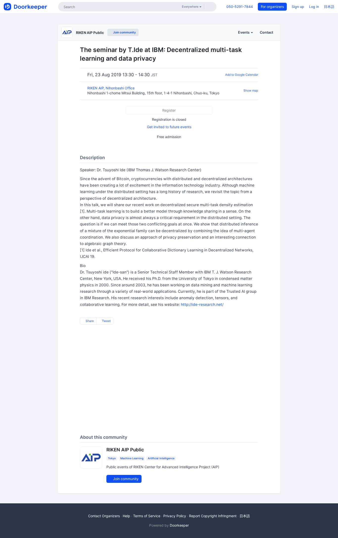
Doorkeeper (179, 525)
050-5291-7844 (239, 6)
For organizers (272, 6)
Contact (266, 32)
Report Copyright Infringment (213, 516)
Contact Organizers (104, 516)
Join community (124, 32)
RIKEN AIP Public (90, 32)
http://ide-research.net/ (202, 304)
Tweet (106, 321)
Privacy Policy (174, 516)
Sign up (298, 6)
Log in (314, 6)
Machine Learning (132, 458)
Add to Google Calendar (241, 74)
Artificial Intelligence (161, 458)
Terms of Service (146, 516)
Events (244, 32)
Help (126, 516)
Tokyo (112, 458)
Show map (250, 90)
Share (89, 321)
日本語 (329, 6)
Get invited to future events (169, 127)
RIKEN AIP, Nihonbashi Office (111, 88)
